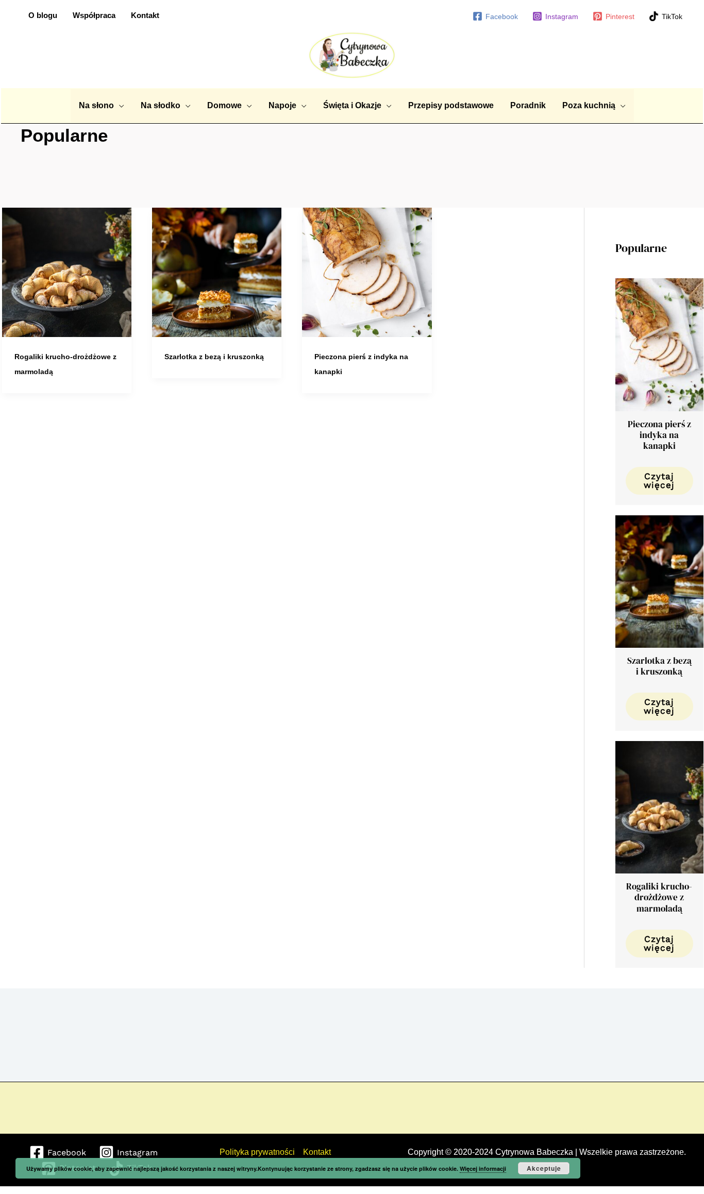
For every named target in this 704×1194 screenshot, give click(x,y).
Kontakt (145, 15)
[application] (119, 105)
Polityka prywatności (257, 1152)
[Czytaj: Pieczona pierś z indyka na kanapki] (366, 272)
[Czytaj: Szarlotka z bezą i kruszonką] (216, 272)
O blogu (42, 15)
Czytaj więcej (659, 480)
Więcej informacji (483, 1168)
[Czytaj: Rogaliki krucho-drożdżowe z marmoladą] (66, 272)
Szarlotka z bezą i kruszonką (214, 356)
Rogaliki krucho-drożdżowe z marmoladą (659, 897)
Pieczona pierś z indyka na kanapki (659, 435)
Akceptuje (544, 1168)
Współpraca (94, 15)
